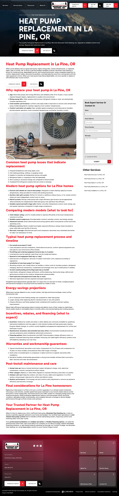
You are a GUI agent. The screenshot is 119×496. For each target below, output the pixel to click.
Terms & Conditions (90, 491)
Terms (95, 156)
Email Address (89, 118)
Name (87, 110)
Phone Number (89, 127)
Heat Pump (27, 15)
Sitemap (114, 491)
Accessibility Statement (103, 491)
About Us (42, 5)
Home (20, 15)
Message (88, 135)
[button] (6, 5)
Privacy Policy (79, 491)
